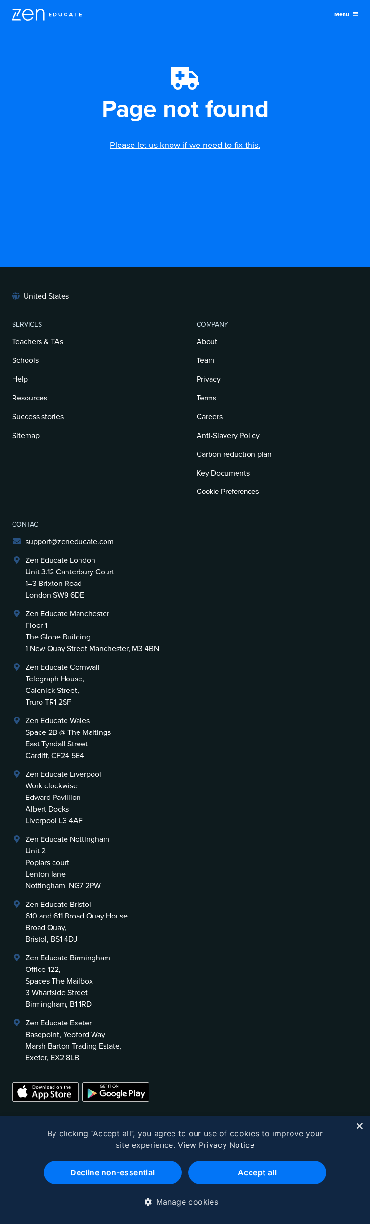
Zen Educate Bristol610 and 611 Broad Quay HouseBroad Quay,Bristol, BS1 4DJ (77, 922)
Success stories (38, 417)
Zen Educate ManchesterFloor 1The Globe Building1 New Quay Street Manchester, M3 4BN (92, 631)
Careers (210, 417)
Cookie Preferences (228, 491)
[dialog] (185, 1170)
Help (20, 379)
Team (205, 360)
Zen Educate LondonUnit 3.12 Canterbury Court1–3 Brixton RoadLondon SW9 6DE (70, 578)
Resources (29, 398)
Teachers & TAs (37, 341)
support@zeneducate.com (70, 541)
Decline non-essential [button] (112, 1172)
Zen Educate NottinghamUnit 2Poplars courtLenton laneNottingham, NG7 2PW (67, 863)
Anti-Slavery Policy (228, 435)
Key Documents (223, 473)
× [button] (359, 1126)
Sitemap (26, 435)
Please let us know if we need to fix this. (185, 145)
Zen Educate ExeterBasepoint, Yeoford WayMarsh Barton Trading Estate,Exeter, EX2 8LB (73, 1040)
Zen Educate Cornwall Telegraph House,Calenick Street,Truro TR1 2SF (63, 685)
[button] (185, 1202)
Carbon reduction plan (234, 454)
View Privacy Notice (216, 1145)
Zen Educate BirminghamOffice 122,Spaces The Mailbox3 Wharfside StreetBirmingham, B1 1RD (68, 981)
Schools (25, 360)
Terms (206, 398)
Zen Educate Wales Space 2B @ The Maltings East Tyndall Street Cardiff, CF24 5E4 (68, 738)
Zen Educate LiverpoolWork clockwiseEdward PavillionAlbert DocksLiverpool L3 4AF (63, 797)
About (207, 341)
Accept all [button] (257, 1172)
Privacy (209, 379)
